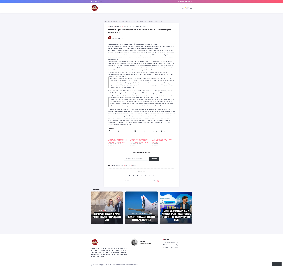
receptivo (127, 165)
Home (105, 21)
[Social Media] (91, 1)
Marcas (110, 21)
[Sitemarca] (95, 7)
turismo (134, 165)
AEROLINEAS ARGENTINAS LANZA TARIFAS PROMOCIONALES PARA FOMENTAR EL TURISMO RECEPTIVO (139, 141)
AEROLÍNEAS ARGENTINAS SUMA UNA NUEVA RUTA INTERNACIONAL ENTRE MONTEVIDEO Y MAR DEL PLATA (118, 141)
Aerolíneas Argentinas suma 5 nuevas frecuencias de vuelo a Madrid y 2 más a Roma (162, 141)
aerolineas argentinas (117, 165)
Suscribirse (154, 158)
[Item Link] (107, 208)
